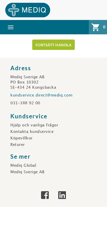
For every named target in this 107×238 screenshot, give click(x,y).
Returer (17, 145)
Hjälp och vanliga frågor (34, 125)
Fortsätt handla (54, 45)
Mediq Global (23, 166)
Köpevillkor (21, 138)
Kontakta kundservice (32, 132)
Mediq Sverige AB (27, 172)
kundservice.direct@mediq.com (41, 95)
